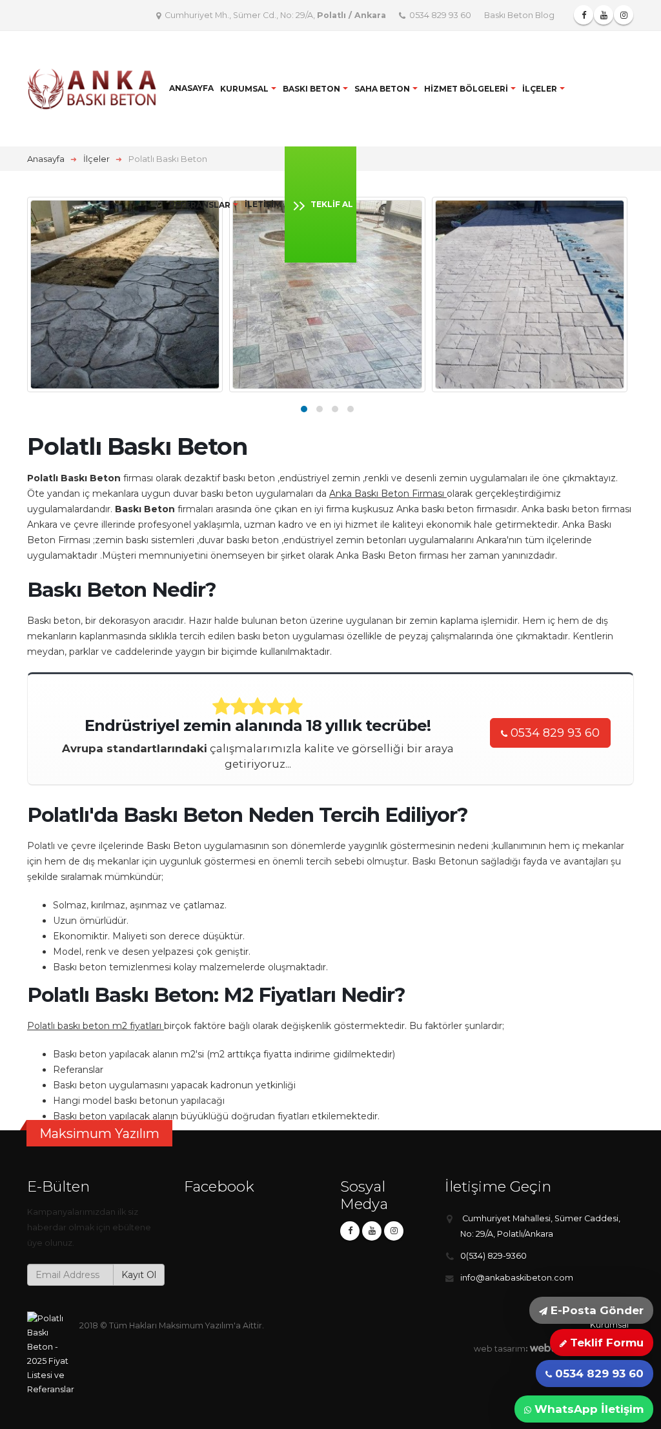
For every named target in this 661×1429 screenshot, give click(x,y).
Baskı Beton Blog (519, 15)
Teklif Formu (605, 1342)
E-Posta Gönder (595, 1310)
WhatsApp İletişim (587, 1409)
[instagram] (393, 1231)
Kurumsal (244, 89)
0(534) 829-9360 (493, 1256)
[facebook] (350, 1231)
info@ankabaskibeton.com (516, 1278)
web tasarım (499, 1349)
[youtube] (371, 1231)
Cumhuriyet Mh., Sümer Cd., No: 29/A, (274, 15)
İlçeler (539, 89)
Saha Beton (382, 89)
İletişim (263, 204)
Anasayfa (191, 88)
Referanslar (199, 205)
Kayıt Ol (138, 1275)
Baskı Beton (311, 89)
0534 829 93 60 (439, 15)
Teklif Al (331, 204)
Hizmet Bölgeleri (466, 89)
